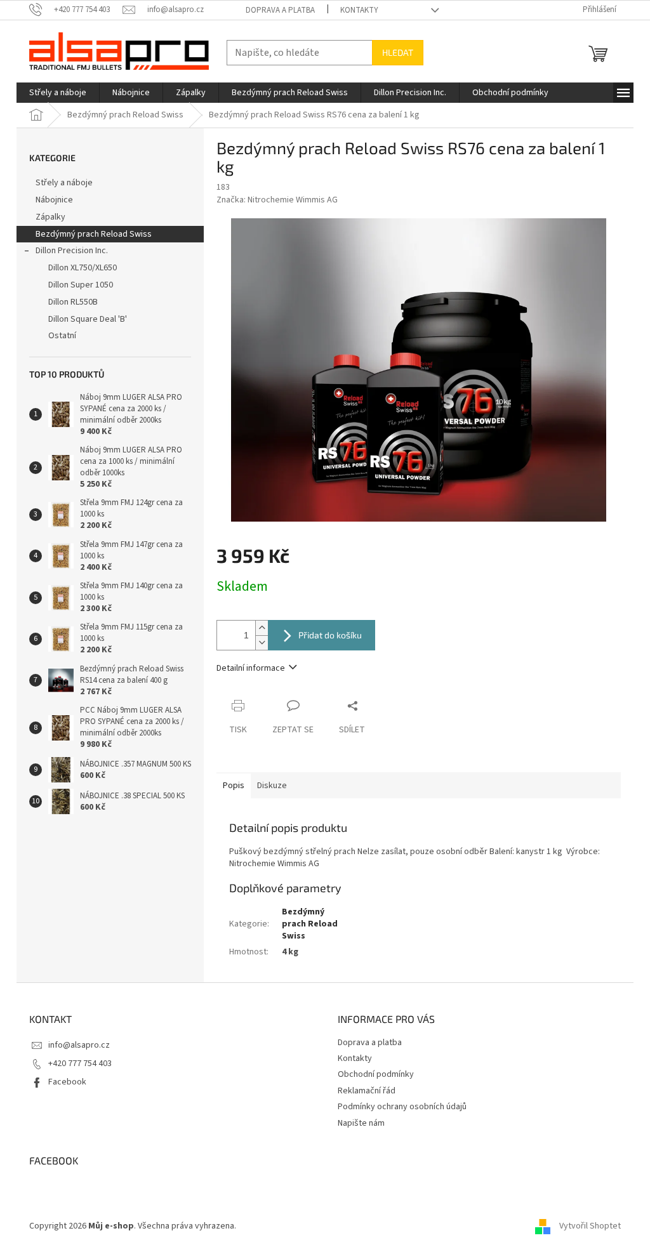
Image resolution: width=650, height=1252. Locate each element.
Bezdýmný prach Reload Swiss (94, 234)
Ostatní (62, 335)
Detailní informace (250, 668)
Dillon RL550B (73, 302)
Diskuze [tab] (272, 785)
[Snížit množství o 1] (261, 642)
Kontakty (359, 10)
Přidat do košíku (330, 634)
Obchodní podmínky (376, 1074)
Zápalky (50, 217)
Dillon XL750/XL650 (82, 267)
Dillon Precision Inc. (72, 250)
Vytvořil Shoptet (590, 1226)
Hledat (397, 52)
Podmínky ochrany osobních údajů (402, 1106)
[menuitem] (58, 92)
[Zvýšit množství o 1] (261, 628)
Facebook (67, 1082)
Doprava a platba (280, 10)
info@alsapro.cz (79, 1045)
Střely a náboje (64, 182)
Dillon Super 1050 (80, 285)
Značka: (277, 200)
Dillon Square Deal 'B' (87, 319)
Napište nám (361, 1123)
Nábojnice (54, 200)
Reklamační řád (366, 1090)
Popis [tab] (233, 785)
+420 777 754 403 (80, 1063)
